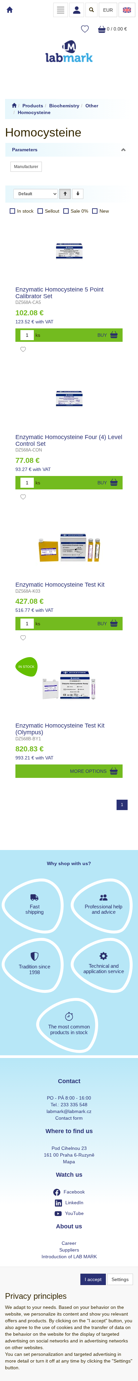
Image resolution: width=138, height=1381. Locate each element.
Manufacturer (26, 166)
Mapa (69, 1161)
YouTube (74, 1213)
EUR (108, 10)
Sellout (52, 211)
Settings (120, 1279)
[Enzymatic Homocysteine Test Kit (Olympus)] (69, 685)
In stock (25, 211)
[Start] (14, 105)
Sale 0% (79, 211)
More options (88, 771)
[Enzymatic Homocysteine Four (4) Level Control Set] (69, 397)
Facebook (74, 1191)
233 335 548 (74, 1104)
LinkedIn (74, 1202)
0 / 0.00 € (116, 29)
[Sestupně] (77, 194)
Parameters (25, 149)
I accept (93, 1279)
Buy (102, 335)
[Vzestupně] (65, 194)
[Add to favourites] (23, 350)
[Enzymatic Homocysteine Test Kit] (69, 544)
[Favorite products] (85, 29)
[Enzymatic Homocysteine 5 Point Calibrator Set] (69, 249)
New (104, 211)
